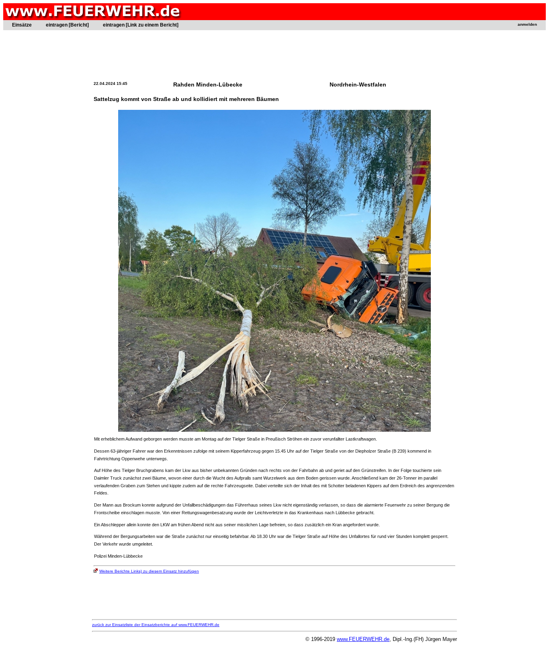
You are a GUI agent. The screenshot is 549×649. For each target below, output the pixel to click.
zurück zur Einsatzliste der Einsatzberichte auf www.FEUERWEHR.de (155, 624)
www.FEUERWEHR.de (363, 639)
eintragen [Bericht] (67, 25)
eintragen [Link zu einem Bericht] (140, 25)
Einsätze (22, 25)
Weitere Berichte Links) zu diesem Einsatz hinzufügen (149, 571)
